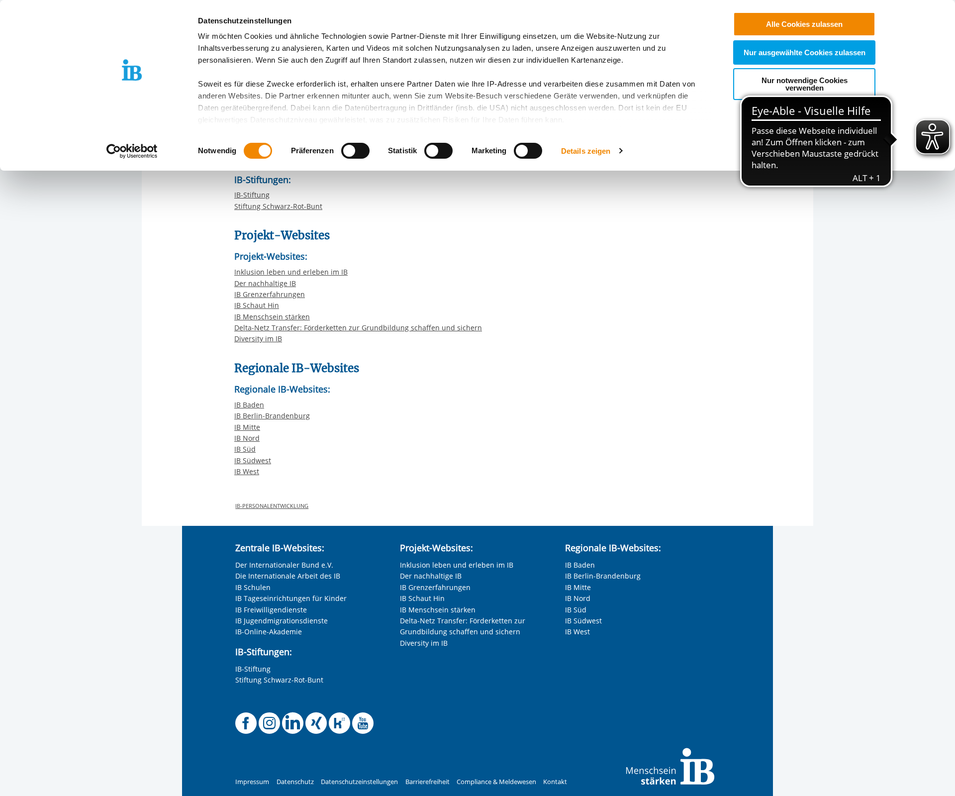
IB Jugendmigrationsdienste (281, 620)
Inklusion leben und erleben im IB (291, 272)
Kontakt (555, 782)
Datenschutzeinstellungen (359, 782)
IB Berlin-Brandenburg (272, 415)
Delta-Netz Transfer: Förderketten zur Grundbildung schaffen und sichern (358, 327)
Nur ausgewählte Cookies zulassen (804, 52)
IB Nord (247, 438)
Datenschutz (295, 782)
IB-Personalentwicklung (271, 505)
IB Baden (249, 404)
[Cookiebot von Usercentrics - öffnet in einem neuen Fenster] (132, 151)
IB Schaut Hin (256, 305)
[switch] (355, 151)
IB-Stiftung (252, 194)
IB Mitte (247, 427)
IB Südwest (252, 460)
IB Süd (245, 449)
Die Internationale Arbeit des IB (287, 576)
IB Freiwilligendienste (271, 609)
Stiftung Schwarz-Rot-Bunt (278, 206)
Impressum (252, 782)
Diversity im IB (258, 338)
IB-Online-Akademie (268, 631)
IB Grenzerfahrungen (269, 294)
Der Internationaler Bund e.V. (284, 565)
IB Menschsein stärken (272, 316)
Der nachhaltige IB (265, 283)
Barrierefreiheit (427, 782)
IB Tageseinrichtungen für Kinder (291, 598)
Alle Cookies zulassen (804, 24)
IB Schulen (253, 587)
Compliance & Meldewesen (496, 782)
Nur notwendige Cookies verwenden (805, 84)
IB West (246, 471)
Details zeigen (585, 151)
